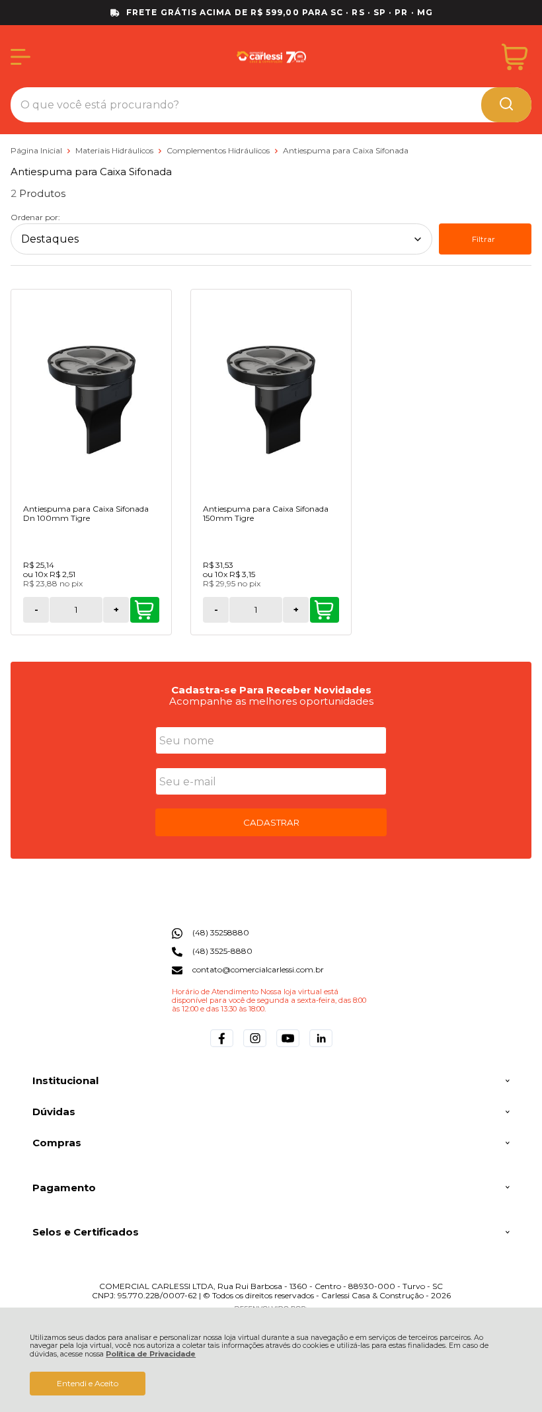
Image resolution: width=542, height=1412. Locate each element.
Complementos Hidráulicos (219, 150)
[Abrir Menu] (20, 56)
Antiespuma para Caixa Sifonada (345, 150)
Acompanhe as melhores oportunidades (271, 701)
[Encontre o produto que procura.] (506, 104)
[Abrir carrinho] (514, 57)
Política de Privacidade (151, 1354)
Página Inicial (37, 150)
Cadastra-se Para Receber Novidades (271, 690)
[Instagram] (254, 1047)
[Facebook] (221, 1047)
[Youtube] (287, 1047)
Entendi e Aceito (87, 1383)
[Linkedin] (320, 1047)
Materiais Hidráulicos (115, 150)
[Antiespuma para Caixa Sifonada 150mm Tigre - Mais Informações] (271, 397)
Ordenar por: (35, 217)
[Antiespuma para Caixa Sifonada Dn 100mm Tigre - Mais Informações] (91, 397)
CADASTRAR (271, 822)
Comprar (144, 610)
